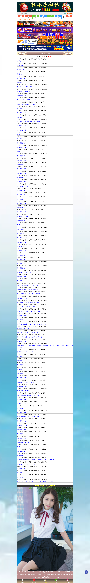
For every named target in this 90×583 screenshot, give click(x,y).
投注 (86, 572)
